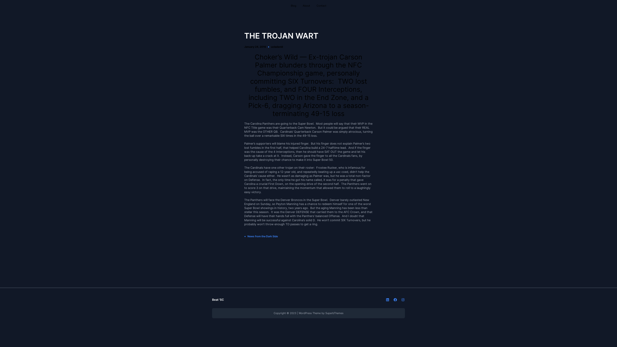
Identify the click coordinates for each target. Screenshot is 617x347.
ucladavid (277, 46)
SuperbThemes (334, 313)
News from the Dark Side (262, 236)
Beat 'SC (218, 299)
